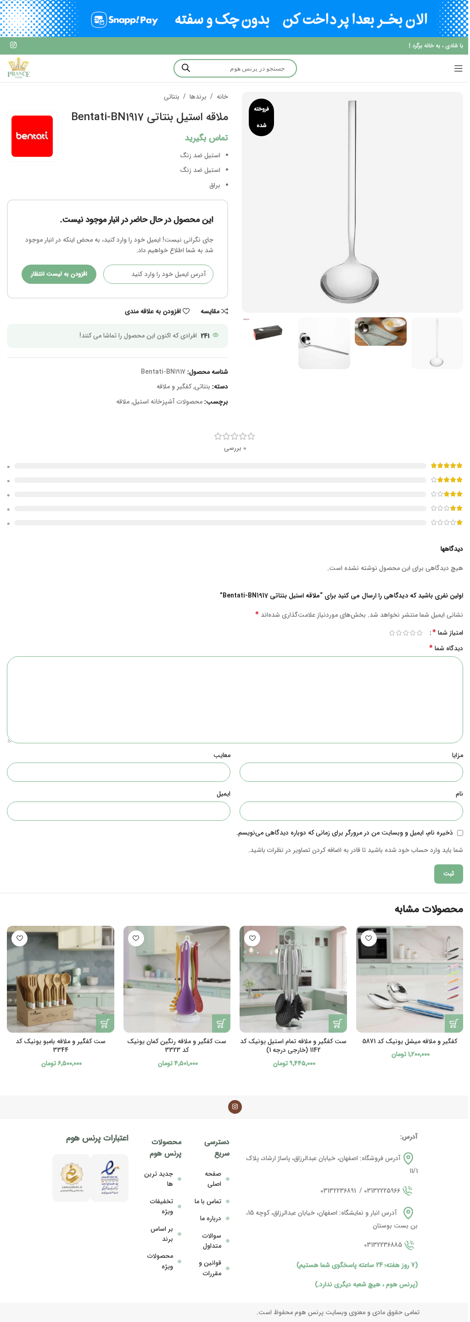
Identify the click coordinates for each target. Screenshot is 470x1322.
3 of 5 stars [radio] (405, 633)
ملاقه (122, 402)
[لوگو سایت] (18, 68)
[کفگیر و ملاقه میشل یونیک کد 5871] (410, 979)
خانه (222, 97)
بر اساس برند (162, 1234)
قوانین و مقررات (210, 1268)
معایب (221, 755)
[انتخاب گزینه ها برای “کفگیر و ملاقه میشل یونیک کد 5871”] (454, 1023)
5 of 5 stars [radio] (391, 633)
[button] (338, 1023)
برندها (198, 97)
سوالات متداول (211, 1241)
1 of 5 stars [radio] (419, 633)
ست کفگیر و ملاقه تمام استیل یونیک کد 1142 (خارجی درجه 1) (293, 1046)
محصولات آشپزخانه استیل (167, 402)
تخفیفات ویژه (161, 1206)
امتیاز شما (447, 632)
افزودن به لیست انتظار (59, 274)
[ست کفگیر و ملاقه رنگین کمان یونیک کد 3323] (177, 979)
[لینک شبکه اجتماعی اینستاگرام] (13, 46)
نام (459, 794)
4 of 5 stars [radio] (398, 633)
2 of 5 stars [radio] (412, 633)
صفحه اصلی (213, 1179)
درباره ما (210, 1218)
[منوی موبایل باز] (458, 68)
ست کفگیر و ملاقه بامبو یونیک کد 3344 (61, 1046)
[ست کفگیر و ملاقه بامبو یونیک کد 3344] (60, 979)
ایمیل (223, 794)
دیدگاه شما (446, 648)
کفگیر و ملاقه (174, 387)
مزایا (457, 755)
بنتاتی (171, 97)
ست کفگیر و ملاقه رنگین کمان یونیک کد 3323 (176, 1046)
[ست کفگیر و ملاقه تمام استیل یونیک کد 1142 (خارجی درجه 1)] (293, 979)
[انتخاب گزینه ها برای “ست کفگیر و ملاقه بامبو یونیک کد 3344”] (105, 1023)
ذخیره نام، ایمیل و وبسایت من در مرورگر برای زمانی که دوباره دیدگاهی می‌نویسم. (344, 833)
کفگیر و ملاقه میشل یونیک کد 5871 (409, 1041)
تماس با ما (208, 1201)
